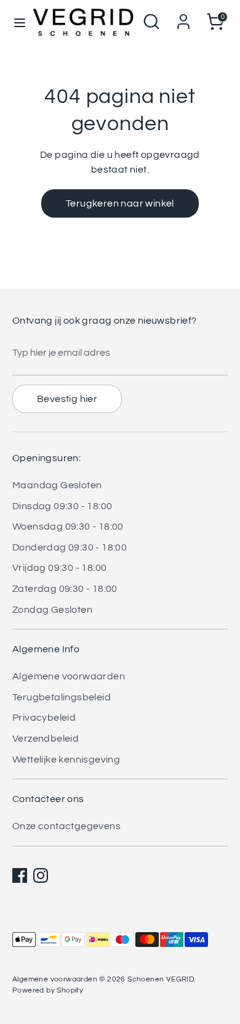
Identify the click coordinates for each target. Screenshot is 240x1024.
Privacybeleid (44, 718)
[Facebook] (19, 875)
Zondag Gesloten (52, 610)
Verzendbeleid (45, 738)
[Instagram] (40, 875)
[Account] (183, 17)
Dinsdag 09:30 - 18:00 (62, 506)
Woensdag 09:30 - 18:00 (68, 526)
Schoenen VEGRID (160, 979)
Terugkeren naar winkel (120, 203)
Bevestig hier (67, 399)
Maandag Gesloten (57, 485)
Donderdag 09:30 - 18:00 (69, 547)
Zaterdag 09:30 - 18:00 (65, 589)
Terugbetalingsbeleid (61, 697)
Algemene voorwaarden (68, 676)
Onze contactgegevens (66, 826)
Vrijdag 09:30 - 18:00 (59, 568)
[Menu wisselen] (16, 22)
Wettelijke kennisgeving (66, 759)
